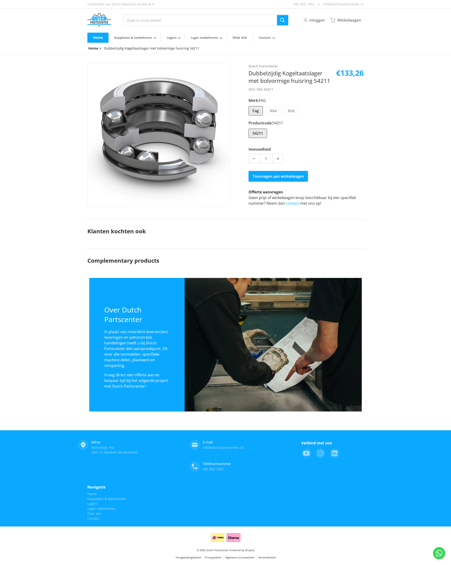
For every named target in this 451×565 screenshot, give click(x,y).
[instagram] (320, 453)
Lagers (92, 503)
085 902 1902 (304, 4)
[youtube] (306, 453)
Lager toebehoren (101, 508)
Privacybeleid (213, 557)
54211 (258, 133)
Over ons (94, 513)
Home (92, 494)
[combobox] (206, 20)
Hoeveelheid (260, 149)
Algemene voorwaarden (239, 557)
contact (293, 203)
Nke (273, 110)
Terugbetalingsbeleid (188, 557)
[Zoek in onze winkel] (282, 20)
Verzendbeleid (267, 557)
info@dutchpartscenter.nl (343, 4)
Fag (256, 110)
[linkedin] (334, 453)
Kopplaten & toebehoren (106, 498)
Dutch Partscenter (217, 550)
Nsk (291, 110)
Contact (93, 518)
